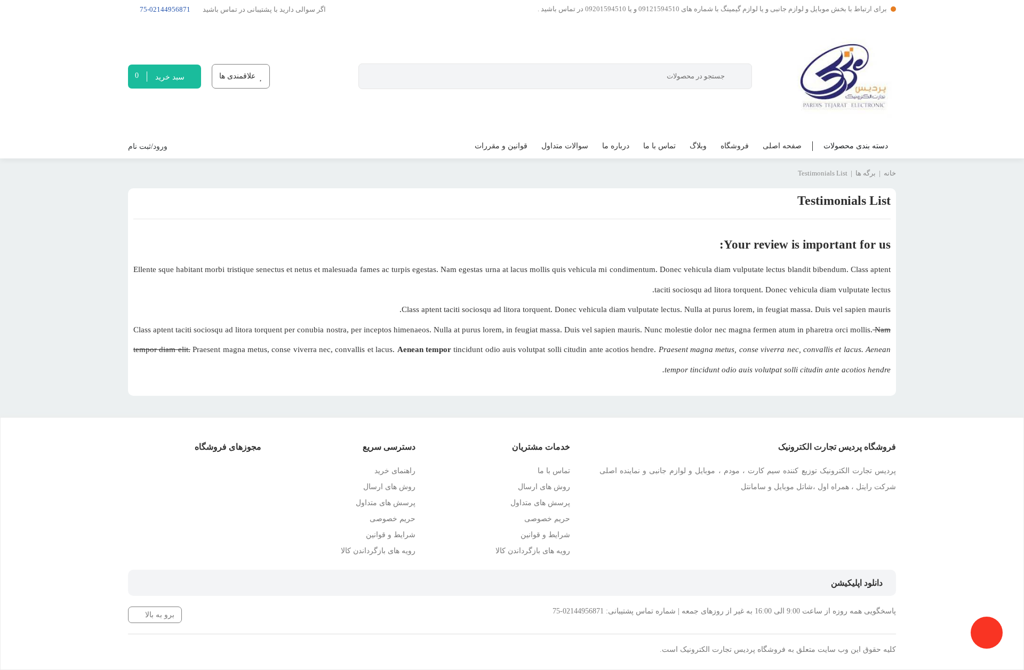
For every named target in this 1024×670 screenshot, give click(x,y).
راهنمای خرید (394, 471)
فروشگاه (735, 146)
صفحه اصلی (782, 146)
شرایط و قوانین (545, 535)
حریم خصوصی (547, 519)
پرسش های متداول (540, 503)
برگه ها (865, 173)
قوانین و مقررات (501, 146)
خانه (890, 173)
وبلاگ (698, 146)
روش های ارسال (544, 487)
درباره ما (615, 146)
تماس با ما (659, 146)
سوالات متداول (564, 146)
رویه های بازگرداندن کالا (532, 551)
